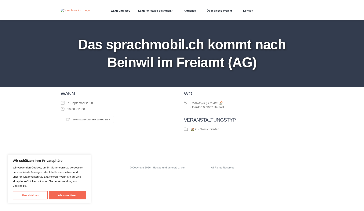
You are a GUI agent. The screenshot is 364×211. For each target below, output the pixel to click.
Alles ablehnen (30, 195)
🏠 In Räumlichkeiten (205, 129)
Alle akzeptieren (67, 195)
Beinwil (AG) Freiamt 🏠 (207, 103)
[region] (49, 178)
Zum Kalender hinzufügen (90, 120)
